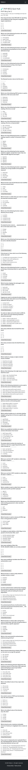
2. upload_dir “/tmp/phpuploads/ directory (12, 747)
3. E (2, 246)
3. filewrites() (4, 175)
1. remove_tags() (5, 521)
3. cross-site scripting (6, 452)
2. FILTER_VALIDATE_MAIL (7, 537)
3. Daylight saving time (7, 260)
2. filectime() (4, 99)
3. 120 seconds (5, 689)
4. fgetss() (4, 161)
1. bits (3, 83)
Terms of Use (18, 765)
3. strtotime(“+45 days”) (7, 306)
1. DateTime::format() (6, 361)
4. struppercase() (5, 42)
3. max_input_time (6, 675)
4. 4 (2, 568)
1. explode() (4, 53)
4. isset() (3, 582)
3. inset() (3, 581)
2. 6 (2, 551)
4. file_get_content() (6, 130)
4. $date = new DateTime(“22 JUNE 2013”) (11, 323)
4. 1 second (4, 690)
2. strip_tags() (4, 522)
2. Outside (4, 612)
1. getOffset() (4, 419)
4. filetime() (4, 102)
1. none (3, 463)
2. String (3, 230)
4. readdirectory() (5, 219)
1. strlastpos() (4, 69)
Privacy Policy (10, 765)
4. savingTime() (5, 424)
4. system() (4, 205)
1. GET (3, 507)
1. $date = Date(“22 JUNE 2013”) (9, 318)
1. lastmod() (4, 287)
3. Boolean (4, 232)
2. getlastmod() (5, 289)
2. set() (3, 188)
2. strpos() (4, 70)
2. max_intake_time (6, 673)
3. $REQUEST (4, 494)
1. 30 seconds (4, 686)
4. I (2, 248)
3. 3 (2, 566)
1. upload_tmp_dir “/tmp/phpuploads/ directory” (13, 745)
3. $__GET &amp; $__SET (7, 436)
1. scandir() (4, 215)
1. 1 (2, 563)
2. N (2, 245)
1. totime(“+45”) (5, 303)
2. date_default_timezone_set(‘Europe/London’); (13, 391)
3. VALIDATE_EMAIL (6, 538)
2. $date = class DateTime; (7, 376)
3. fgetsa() (4, 160)
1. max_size (4, 730)
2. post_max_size (5, 731)
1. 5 (2, 549)
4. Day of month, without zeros (9, 262)
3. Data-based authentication (8, 598)
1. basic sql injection (6, 449)
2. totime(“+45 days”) (6, 304)
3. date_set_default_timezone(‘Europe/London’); (13, 392)
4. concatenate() (5, 58)
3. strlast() (4, 72)
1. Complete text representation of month (11, 257)
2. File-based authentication (8, 596)
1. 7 (2, 23)
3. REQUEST (4, 510)
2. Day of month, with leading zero (10, 259)
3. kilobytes (4, 86)
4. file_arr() (4, 116)
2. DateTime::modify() (6, 362)
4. (1, 511)
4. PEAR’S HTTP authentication (8, 599)
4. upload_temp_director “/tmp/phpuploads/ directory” (12, 751)
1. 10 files (3, 714)
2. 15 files (3, 716)
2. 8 (2, 25)
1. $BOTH (3, 491)
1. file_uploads (5, 654)
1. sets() (3, 187)
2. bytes (3, 84)
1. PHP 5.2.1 (4, 700)
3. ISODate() (4, 422)
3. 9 (2, 26)
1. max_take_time (5, 672)
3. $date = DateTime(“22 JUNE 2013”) (10, 321)
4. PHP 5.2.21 (4, 705)
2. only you (4, 464)
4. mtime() (4, 278)
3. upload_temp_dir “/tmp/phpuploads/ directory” (13, 749)
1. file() (3, 111)
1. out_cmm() (4, 201)
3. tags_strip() (4, 524)
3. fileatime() (4, 100)
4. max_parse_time (6, 676)
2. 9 (2, 334)
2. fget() (3, 143)
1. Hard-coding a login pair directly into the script (13, 595)
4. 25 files (3, 719)
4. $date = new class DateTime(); (9, 380)
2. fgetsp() (4, 158)
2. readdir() (4, 216)
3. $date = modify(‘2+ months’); (9, 406)
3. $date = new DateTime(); (8, 378)
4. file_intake (4, 659)
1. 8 (2, 333)
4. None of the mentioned (7, 615)
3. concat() (4, 56)
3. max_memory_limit (6, 733)
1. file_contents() (5, 125)
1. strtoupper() (5, 37)
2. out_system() (5, 202)
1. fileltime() (4, 97)
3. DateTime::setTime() (7, 364)
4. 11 (2, 337)
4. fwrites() (4, 177)
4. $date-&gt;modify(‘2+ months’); (9, 408)
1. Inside (3, 610)
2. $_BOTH (4, 493)
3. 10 (2, 336)
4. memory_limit (5, 734)
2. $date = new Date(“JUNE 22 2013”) (10, 320)
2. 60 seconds (4, 687)
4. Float (3, 234)
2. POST (3, 508)
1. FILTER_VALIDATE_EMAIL (8, 535)
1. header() (4, 577)
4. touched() (4, 191)
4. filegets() (4, 146)
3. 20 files (3, 717)
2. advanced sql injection (7, 450)
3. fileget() (4, 144)
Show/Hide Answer (6, 30)
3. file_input (4, 657)
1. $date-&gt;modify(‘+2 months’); (9, 403)
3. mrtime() (4, 276)
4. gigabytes (4, 88)
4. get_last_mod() (5, 292)
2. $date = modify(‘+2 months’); (9, 405)
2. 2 (2, 565)
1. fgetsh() (4, 157)
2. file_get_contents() (6, 127)
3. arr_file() (4, 114)
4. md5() (3, 631)
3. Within (3, 614)
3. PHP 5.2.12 (4, 703)
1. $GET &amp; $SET (6, 433)
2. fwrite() (3, 174)
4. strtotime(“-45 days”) (7, 307)
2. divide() (3, 628)
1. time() (3, 273)
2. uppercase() (5, 39)
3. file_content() (5, 128)
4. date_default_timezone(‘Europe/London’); (12, 394)
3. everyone (4, 466)
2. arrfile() (3, 113)
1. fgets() (3, 141)
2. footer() (4, 579)
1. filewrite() (4, 172)
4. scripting (4, 453)
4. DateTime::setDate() (7, 365)
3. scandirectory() (5, 218)
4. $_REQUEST (4, 496)
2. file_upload (4, 656)
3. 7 (2, 552)
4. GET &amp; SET (5, 438)
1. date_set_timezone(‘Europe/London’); (11, 389)
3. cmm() (3, 204)
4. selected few (5, 468)
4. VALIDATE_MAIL (5, 540)
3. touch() (3, 190)
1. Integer (3, 229)
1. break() (3, 626)
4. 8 (2, 554)
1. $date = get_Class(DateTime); (9, 375)
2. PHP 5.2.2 (4, 701)
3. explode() (4, 629)
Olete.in (3, 2)
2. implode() (4, 55)
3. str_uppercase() (5, 40)
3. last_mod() (4, 290)
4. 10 (2, 28)
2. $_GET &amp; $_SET (6, 435)
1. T (2, 243)
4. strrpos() (4, 73)
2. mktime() (4, 274)
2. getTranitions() (5, 420)
